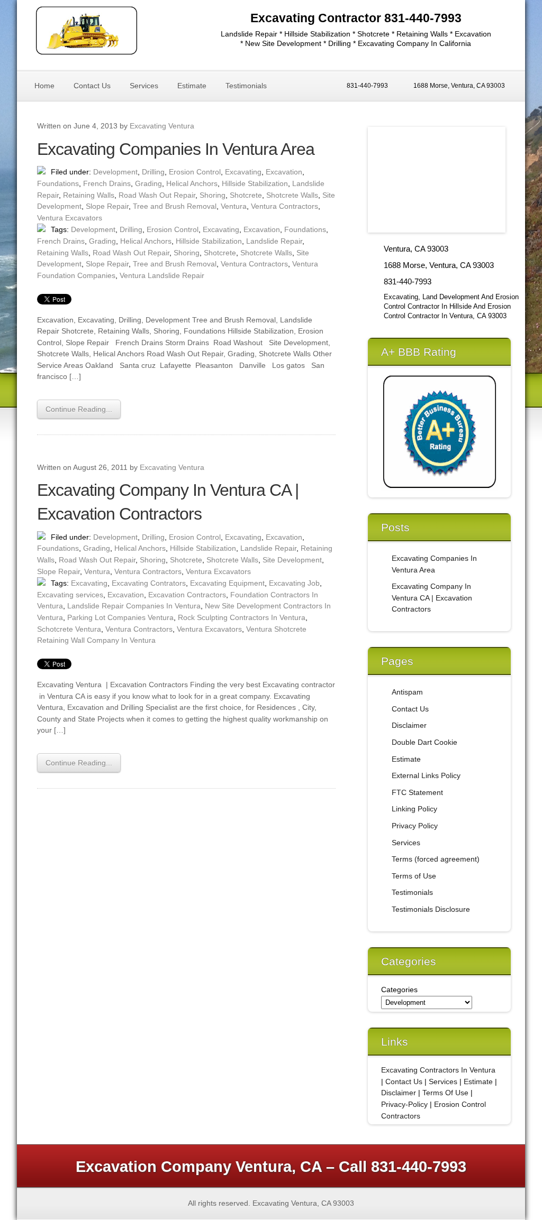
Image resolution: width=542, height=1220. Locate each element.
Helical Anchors (192, 183)
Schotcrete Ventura (69, 629)
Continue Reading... (79, 409)
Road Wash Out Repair (157, 195)
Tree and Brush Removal (174, 206)
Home (44, 85)
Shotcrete (246, 195)
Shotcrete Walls (292, 195)
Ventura (234, 206)
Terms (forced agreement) (436, 859)
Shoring (212, 195)
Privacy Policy (415, 825)
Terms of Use (414, 876)
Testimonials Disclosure (431, 909)
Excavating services (70, 594)
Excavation (284, 172)
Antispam (407, 692)
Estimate (191, 85)
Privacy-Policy (404, 1104)
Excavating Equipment (227, 583)
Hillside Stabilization (255, 183)
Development (115, 172)
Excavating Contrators (149, 583)
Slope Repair (107, 206)
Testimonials (246, 85)
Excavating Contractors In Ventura (438, 1070)
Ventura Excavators (69, 218)
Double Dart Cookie (424, 742)
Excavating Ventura (162, 126)
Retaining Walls (88, 195)
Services (144, 85)
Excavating (243, 172)
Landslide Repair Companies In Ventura (134, 606)
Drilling (153, 172)
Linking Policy (414, 809)
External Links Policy (426, 775)
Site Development (292, 560)
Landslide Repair (274, 241)
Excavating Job (294, 583)
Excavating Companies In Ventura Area (175, 149)
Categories (399, 989)
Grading (148, 183)
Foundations (58, 183)
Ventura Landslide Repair (162, 275)
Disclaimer (409, 725)
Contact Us (92, 85)
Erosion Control (195, 172)
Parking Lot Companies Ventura (120, 617)
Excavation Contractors (187, 594)
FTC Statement (417, 792)
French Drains (107, 183)
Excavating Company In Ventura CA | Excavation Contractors (432, 597)
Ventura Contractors (284, 206)
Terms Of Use (445, 1092)
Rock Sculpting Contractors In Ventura (241, 617)
